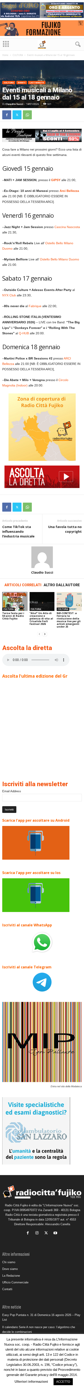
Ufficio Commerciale (15, 1282)
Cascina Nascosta (67, 227)
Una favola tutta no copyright (65, 529)
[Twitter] (17, 114)
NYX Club (9, 295)
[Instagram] (38, 1233)
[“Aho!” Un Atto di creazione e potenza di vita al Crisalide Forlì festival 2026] (42, 601)
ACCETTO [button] (63, 1381)
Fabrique (35, 306)
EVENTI (21, 82)
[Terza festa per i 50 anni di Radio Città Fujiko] (14, 601)
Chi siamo (8, 1262)
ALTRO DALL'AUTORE (62, 585)
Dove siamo (10, 1269)
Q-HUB (24, 333)
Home (5, 55)
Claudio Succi (14, 104)
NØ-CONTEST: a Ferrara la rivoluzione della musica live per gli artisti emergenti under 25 (69, 619)
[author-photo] (42, 557)
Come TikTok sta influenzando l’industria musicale (18, 531)
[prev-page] (39, 634)
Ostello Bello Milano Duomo (59, 259)
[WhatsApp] (27, 114)
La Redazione (11, 1275)
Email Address (11, 791)
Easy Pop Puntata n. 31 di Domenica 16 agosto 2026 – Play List (41, 1317)
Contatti (7, 1289)
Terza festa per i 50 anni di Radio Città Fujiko (13, 615)
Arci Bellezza (69, 191)
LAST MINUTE (37, 82)
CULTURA (18, 55)
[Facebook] (6, 114)
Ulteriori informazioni (31, 1381)
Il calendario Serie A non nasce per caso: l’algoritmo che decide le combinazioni (38, 1329)
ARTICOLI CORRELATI (22, 585)
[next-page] (45, 634)
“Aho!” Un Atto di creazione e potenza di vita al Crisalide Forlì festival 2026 (41, 618)
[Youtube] (56, 1233)
